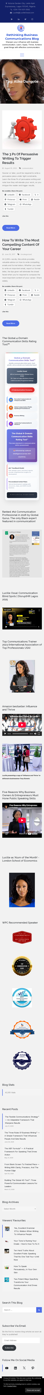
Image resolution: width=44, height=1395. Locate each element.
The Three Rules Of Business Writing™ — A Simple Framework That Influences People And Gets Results (22, 1136)
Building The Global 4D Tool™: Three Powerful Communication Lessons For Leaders (21, 1183)
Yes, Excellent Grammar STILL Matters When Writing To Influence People (26, 1231)
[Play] (5, 734)
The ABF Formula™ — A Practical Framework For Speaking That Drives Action (21, 1151)
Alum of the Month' (26, 857)
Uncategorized (26, 254)
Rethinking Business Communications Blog (22, 36)
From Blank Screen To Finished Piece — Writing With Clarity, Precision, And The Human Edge (22, 1167)
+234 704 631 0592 (21, 9)
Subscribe (9, 1348)
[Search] (39, 1310)
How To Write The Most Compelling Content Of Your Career (20, 244)
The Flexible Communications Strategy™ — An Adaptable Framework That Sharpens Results (22, 1120)
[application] (22, 725)
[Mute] (35, 734)
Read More (10, 228)
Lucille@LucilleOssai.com (23, 13)
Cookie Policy (11, 1386)
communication (27, 168)
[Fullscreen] (39, 734)
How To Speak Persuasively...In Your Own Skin (25, 1269)
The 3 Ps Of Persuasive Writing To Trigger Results (20, 158)
